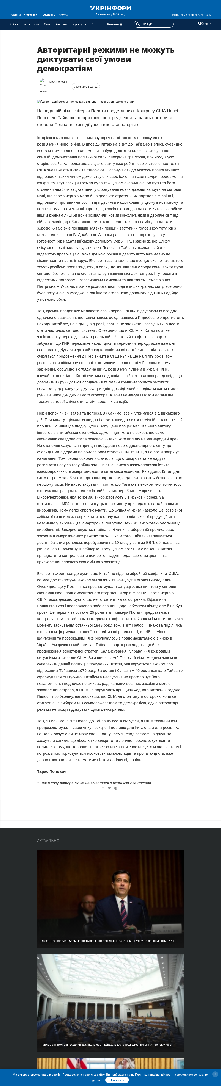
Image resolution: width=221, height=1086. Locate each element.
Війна (13, 24)
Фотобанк (30, 14)
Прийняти (117, 1080)
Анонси (64, 14)
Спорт (96, 24)
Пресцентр (48, 14)
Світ (47, 24)
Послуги (15, 14)
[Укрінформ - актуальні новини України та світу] (110, 7)
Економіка (31, 24)
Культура (79, 24)
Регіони (61, 24)
